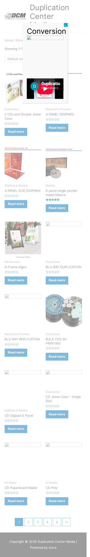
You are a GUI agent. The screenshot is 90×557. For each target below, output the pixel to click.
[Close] (66, 25)
